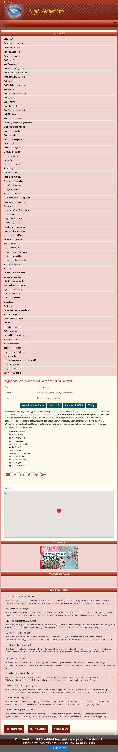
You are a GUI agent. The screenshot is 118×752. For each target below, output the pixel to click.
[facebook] (4, 2)
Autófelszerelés (10, 64)
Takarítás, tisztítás (11, 339)
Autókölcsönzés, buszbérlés (16, 72)
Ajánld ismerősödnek (33, 405)
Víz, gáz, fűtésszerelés (13, 368)
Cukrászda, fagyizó (12, 147)
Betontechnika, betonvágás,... (18, 608)
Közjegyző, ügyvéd (12, 264)
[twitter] (8, 2)
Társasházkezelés (11, 343)
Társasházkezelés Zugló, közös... (19, 697)
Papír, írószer (9, 306)
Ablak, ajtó (8, 39)
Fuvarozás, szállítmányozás (15, 202)
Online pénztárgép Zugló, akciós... (20, 709)
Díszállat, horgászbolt (13, 152)
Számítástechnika (11, 327)
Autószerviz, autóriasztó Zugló (18, 633)
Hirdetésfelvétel (14, 728)
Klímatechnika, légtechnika (15, 252)
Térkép (91, 405)
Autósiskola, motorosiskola (15, 85)
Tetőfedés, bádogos (12, 348)
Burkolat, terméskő (12, 131)
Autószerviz (9, 89)
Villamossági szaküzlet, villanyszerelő (20, 360)
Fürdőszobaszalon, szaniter (15, 193)
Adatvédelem (61, 728)
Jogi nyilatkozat (38, 728)
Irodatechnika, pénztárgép (15, 231)
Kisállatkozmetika (11, 247)
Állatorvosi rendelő (12, 47)
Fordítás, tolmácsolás (13, 185)
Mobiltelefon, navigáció (14, 281)
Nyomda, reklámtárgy (13, 289)
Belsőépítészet (10, 114)
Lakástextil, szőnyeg (12, 277)
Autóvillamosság (11, 97)
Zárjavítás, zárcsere (12, 373)
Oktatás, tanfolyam (12, 293)
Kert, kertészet (10, 243)
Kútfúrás (7, 268)
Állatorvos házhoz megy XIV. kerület (21, 621)
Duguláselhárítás (11, 156)
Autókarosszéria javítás (14, 68)
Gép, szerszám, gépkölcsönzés (17, 210)
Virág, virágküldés (11, 364)
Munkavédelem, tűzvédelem (16, 285)
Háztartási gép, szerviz (14, 222)
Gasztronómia (10, 206)
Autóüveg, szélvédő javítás (15, 93)
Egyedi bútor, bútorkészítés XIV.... (19, 645)
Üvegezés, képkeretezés (14, 352)
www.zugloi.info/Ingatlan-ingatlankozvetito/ (55, 392)
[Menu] (114, 23)
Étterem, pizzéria (11, 172)
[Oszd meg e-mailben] (8, 474)
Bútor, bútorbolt (11, 135)
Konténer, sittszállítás (13, 256)
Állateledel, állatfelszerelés (15, 43)
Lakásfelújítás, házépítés (14, 272)
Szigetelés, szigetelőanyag (15, 335)
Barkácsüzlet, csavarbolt (14, 110)
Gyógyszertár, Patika (13, 218)
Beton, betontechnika (13, 118)
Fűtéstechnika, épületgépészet (17, 197)
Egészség (8, 160)
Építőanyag (9, 168)
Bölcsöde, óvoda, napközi (15, 127)
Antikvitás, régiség (12, 51)
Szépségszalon (10, 331)
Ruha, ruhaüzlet (10, 314)
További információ (85, 742)
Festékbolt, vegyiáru (12, 177)
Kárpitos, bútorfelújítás (13, 235)
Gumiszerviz (9, 214)
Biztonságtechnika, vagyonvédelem (19, 122)
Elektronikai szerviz (12, 164)
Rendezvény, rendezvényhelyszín (18, 310)
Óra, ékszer (9, 302)
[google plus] (12, 2)
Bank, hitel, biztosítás (13, 106)
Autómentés (9, 81)
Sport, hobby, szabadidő (14, 318)
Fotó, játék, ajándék (12, 189)
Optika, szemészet (12, 297)
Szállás (7, 322)
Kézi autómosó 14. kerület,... (18, 658)
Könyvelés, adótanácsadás (15, 260)
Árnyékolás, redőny (12, 56)
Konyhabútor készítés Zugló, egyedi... (21, 685)
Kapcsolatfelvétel (74, 405)
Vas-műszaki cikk (11, 356)
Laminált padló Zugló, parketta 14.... (21, 673)
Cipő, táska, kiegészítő (13, 139)
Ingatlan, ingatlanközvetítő (15, 227)
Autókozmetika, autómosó (15, 77)
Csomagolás (9, 143)
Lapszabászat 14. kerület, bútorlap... (21, 596)
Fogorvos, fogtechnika (13, 181)
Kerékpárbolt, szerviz (13, 239)
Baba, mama (9, 102)
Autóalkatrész (10, 60)
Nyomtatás (54, 405)
